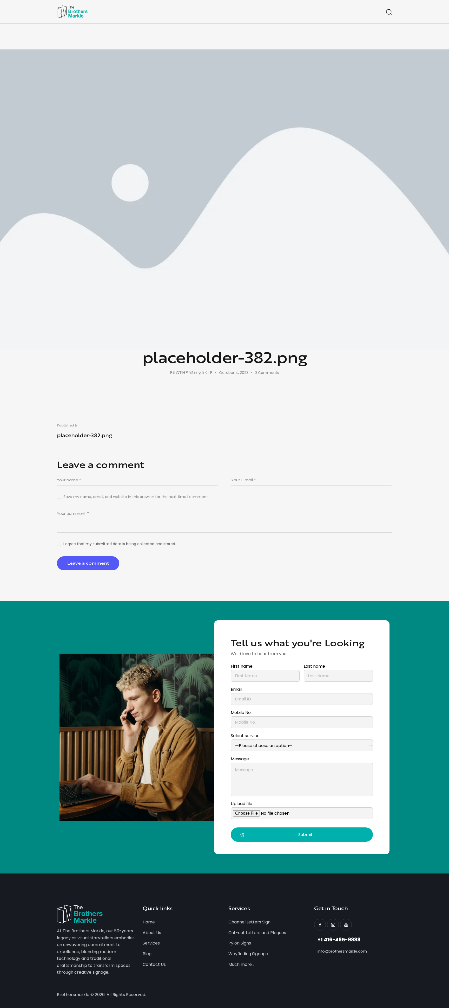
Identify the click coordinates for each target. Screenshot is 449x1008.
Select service (245, 736)
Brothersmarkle (73, 995)
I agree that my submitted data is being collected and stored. (119, 543)
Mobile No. (241, 713)
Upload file (241, 804)
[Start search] (389, 12)
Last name (314, 666)
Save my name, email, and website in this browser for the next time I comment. (136, 496)
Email (236, 689)
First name (242, 666)
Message (240, 759)
